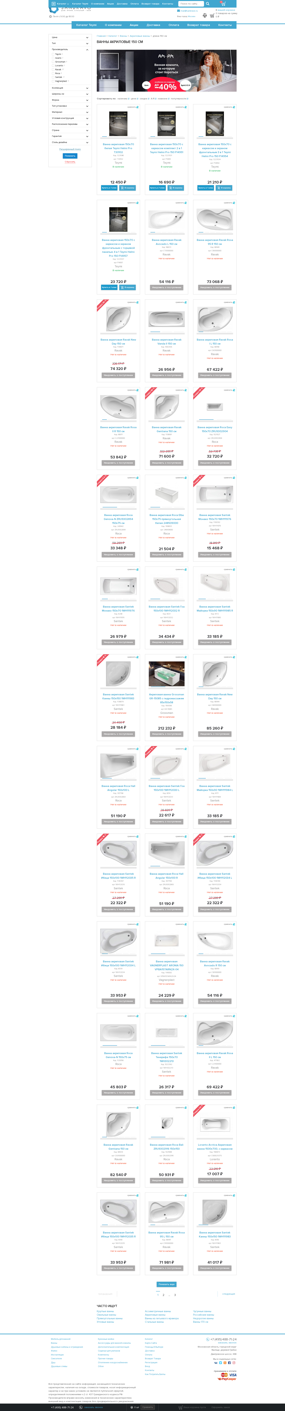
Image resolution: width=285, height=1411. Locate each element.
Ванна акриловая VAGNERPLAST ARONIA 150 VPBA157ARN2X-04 (166, 965)
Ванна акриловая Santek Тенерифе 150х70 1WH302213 (166, 1057)
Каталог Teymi (86, 25)
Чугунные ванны (202, 1311)
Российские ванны (203, 1314)
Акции (134, 25)
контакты (149, 1370)
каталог (149, 1339)
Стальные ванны (154, 1321)
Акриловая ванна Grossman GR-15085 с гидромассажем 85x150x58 (166, 698)
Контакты (225, 25)
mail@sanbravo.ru (189, 11)
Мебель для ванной (60, 1339)
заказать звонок (227, 1342)
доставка (150, 1351)
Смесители (56, 1358)
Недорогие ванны (203, 1318)
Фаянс (54, 1351)
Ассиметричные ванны (158, 1311)
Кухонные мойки (106, 1339)
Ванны (54, 1343)
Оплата (174, 25)
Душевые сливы (59, 1366)
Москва (191, 16)
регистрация (151, 1362)
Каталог (61, 3)
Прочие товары (105, 1358)
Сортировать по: (106, 98)
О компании (113, 25)
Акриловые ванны (155, 1314)
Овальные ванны (106, 1314)
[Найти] (207, 4)
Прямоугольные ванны (110, 1318)
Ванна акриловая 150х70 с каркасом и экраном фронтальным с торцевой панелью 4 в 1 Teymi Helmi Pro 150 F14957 (118, 248)
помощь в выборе (154, 1347)
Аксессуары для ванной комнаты (114, 1343)
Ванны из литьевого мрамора (162, 1318)
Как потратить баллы (155, 1374)
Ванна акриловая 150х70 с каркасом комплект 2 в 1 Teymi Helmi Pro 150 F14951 (166, 148)
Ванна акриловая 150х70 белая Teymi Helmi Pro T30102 (118, 148)
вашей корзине (226, 10)
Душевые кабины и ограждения (67, 1347)
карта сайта (151, 1343)
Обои (101, 1366)
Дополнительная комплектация (113, 1347)
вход (147, 1366)
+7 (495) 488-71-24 (62, 1407)
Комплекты (103, 1354)
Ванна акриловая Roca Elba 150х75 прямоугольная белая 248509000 (167, 519)
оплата (148, 1354)
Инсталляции (57, 1354)
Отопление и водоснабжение (113, 1362)
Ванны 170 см (200, 1321)
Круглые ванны (105, 1311)
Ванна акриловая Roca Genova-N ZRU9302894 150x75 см (118, 519)
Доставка (153, 25)
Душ (53, 1362)
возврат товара (153, 1358)
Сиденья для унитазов (109, 1351)
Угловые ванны (105, 1321)
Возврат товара (198, 25)
